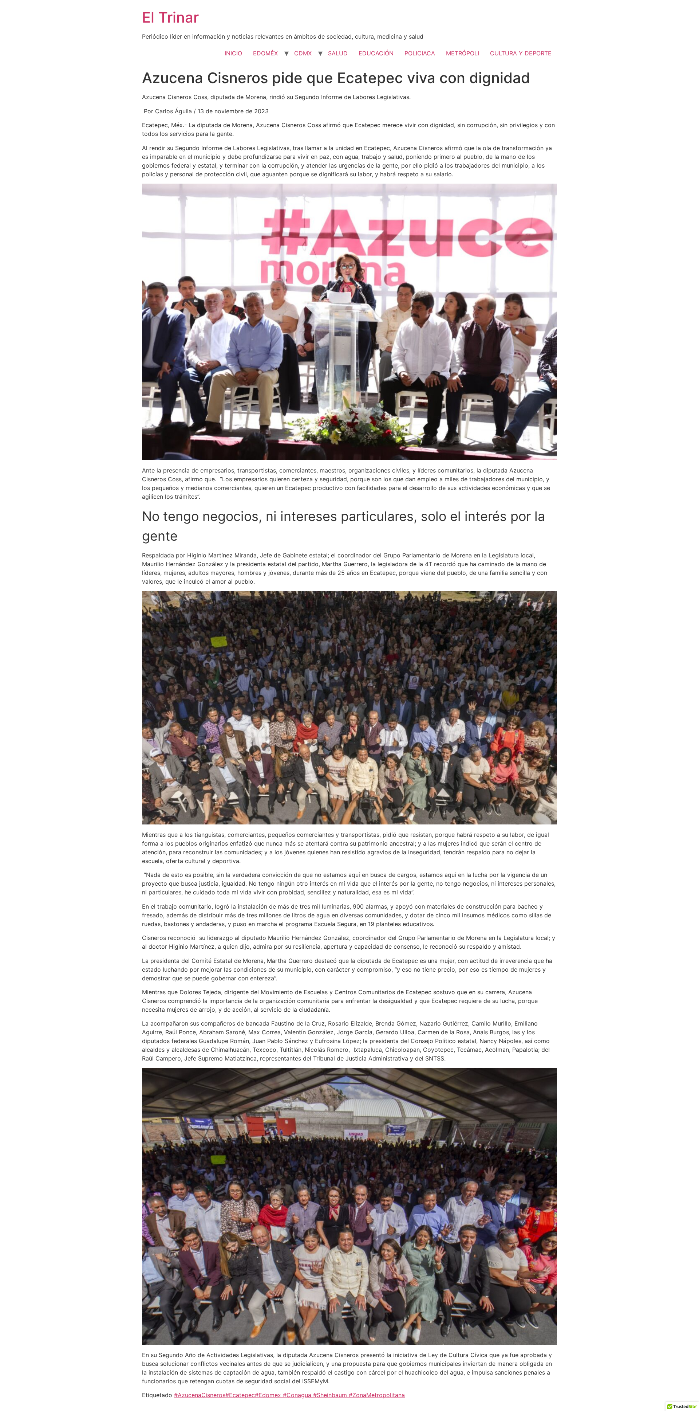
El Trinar (170, 17)
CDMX (303, 53)
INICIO (233, 53)
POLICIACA (419, 53)
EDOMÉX (265, 53)
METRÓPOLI (462, 53)
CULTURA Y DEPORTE (521, 53)
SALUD (338, 53)
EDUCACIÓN (376, 53)
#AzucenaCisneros (199, 1395)
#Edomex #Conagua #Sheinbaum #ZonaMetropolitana (330, 1395)
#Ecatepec (240, 1395)
